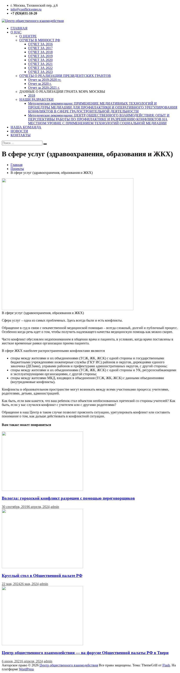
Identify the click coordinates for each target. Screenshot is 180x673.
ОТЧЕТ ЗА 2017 (40, 48)
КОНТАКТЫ (21, 135)
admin (54, 507)
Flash (166, 665)
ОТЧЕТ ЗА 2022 (40, 68)
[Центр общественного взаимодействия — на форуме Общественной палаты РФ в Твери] (42, 644)
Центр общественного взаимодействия (69, 665)
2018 (31, 95)
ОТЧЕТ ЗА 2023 (40, 72)
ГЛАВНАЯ (19, 28)
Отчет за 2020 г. (40, 83)
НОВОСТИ (19, 131)
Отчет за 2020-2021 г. (44, 87)
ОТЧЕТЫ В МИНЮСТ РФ (39, 40)
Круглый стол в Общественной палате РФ (42, 575)
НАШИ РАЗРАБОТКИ (36, 99)
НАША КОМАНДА (26, 127)
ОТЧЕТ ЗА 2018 (40, 52)
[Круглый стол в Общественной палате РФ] (42, 567)
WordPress (26, 669)
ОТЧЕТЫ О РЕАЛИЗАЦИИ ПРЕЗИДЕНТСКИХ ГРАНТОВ (65, 76)
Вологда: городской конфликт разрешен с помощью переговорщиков (68, 498)
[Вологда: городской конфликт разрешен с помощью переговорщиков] (42, 489)
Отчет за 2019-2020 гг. (44, 80)
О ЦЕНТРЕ (28, 36)
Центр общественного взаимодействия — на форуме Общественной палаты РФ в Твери (85, 652)
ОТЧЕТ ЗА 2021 (40, 64)
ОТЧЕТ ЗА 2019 (40, 56)
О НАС (16, 32)
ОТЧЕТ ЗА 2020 (40, 60)
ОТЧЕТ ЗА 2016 (40, 44)
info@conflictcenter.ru (26, 9)
